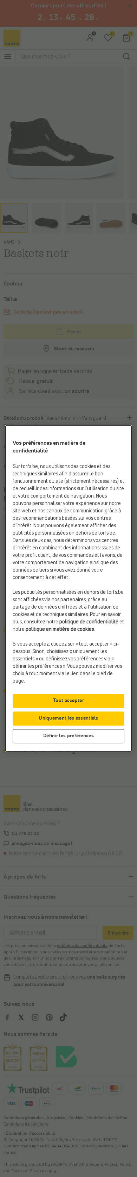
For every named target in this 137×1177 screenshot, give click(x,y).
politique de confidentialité (88, 622)
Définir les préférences (68, 735)
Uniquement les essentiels (68, 718)
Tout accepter (68, 700)
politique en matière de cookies (60, 629)
